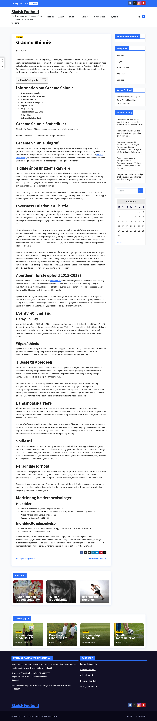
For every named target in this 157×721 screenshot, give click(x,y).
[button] (139, 16)
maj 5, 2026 (122, 642)
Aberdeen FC (55, 280)
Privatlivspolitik (140, 716)
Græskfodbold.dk (88, 669)
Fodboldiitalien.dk (88, 664)
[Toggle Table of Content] (43, 80)
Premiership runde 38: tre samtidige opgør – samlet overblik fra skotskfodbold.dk (130, 122)
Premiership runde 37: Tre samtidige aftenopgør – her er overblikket (129, 133)
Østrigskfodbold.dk (88, 686)
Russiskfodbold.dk (88, 680)
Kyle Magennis (27, 558)
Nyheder (114, 17)
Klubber (73, 17)
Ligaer (61, 17)
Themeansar (53, 716)
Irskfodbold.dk (86, 675)
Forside (50, 17)
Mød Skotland (100, 17)
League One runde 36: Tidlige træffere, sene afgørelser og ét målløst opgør (130, 177)
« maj (119, 242)
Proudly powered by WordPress (22, 716)
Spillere (85, 17)
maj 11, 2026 (90, 642)
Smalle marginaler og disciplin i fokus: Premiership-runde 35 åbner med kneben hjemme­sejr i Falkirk (129, 163)
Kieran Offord (96, 558)
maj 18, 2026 (23, 642)
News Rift (43, 716)
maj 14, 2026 (56, 642)
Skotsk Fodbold (25, 11)
